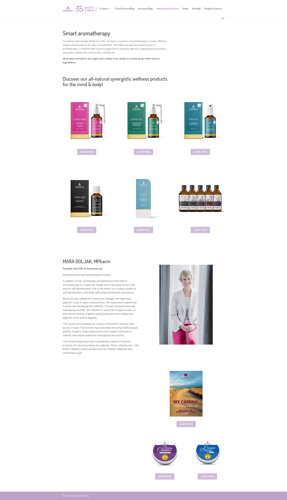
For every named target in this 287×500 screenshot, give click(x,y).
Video (185, 8)
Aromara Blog (145, 8)
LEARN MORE (87, 151)
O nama (104, 8)
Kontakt (196, 8)
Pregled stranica (213, 8)
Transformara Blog (124, 8)
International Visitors (167, 8)
